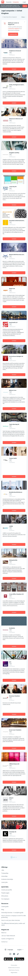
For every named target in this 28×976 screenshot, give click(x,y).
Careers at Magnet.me (7, 939)
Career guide (4, 906)
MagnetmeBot (14, 972)
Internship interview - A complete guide (12, 912)
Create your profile (6, 890)
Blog (2, 909)
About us (3, 932)
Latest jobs (4, 882)
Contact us (4, 942)
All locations (4, 896)
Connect (14, 69)
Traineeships (4, 873)
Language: (10, 949)
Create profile (13, 34)
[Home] (3, 2)
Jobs (2, 870)
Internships (4, 876)
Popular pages (5, 893)
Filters (23, 17)
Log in (24, 2)
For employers (5, 899)
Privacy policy (14, 965)
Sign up (25, 6)
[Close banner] (25, 22)
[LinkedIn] (14, 954)
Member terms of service (14, 967)
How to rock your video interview (10, 920)
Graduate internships (7, 879)
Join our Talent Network (8, 935)
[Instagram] (10, 954)
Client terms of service (14, 970)
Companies (16, 2)
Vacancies (8, 2)
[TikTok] (18, 954)
